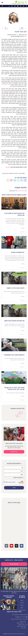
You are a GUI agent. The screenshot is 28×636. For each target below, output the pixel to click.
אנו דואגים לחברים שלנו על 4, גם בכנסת (14, 214)
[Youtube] (11, 546)
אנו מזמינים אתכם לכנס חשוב (14, 321)
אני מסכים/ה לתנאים (18, 477)
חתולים (17, 415)
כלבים (17, 416)
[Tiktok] (6, 546)
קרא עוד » (22, 228)
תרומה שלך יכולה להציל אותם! (14, 443)
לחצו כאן (8, 167)
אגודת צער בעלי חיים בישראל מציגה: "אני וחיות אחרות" (14, 388)
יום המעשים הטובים (17, 252)
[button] (2, 6)
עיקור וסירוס (5, 173)
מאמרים (23, 173)
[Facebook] (21, 546)
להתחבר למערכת (21, 191)
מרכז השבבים (6, 84)
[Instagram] (16, 546)
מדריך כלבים (17, 173)
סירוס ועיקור (11, 173)
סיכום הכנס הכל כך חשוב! (15, 288)
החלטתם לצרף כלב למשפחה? (14, 355)
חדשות (19, 412)
